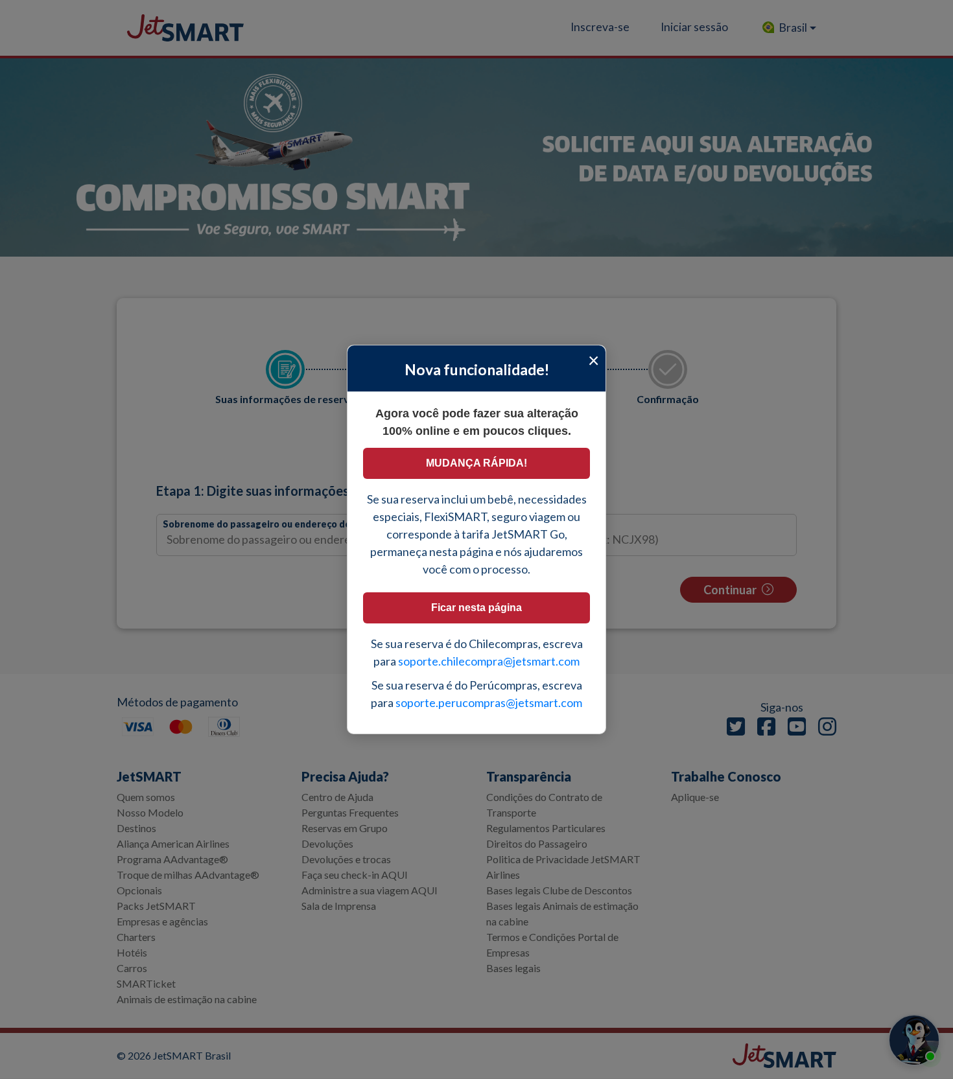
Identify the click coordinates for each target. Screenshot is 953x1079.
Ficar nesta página (476, 607)
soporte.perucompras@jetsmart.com (488, 702)
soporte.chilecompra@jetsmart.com (489, 661)
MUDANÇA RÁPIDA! (476, 463)
